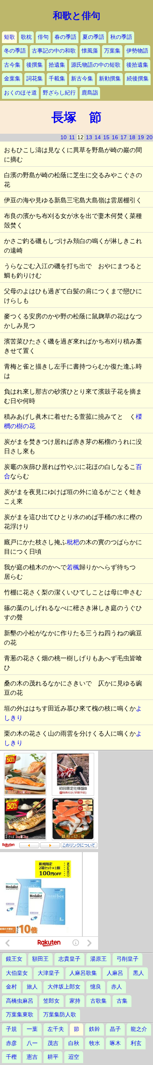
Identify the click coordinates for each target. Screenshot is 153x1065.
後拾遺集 (137, 65)
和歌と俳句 (76, 16)
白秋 (73, 1043)
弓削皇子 (127, 959)
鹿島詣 (90, 93)
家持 (74, 1001)
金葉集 (12, 79)
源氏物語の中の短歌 (95, 65)
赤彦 (11, 1043)
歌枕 (26, 37)
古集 (122, 1001)
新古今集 (82, 79)
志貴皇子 (69, 959)
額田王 (40, 959)
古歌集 (98, 1001)
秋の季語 (121, 37)
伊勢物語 (137, 51)
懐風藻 (90, 51)
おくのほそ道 (20, 93)
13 (89, 137)
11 (72, 137)
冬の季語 (15, 51)
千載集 (57, 79)
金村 (11, 987)
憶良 (95, 987)
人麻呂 (115, 973)
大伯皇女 (17, 973)
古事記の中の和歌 (54, 51)
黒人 (138, 973)
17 (123, 137)
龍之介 (139, 1029)
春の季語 (65, 37)
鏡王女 (14, 959)
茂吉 (52, 1043)
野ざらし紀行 (59, 93)
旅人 (32, 987)
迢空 (73, 1057)
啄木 (115, 1043)
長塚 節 (76, 117)
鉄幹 (94, 1029)
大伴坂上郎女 (63, 987)
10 (63, 137)
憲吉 (32, 1057)
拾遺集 (57, 65)
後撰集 (34, 65)
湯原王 (98, 959)
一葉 (32, 1029)
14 (98, 137)
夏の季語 (93, 37)
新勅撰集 (110, 79)
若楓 (73, 567)
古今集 (12, 65)
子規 (11, 1029)
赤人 (116, 987)
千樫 (11, 1057)
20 (149, 137)
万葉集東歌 (19, 1015)
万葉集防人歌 (59, 1015)
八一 (32, 1043)
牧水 (94, 1043)
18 (132, 137)
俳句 (43, 37)
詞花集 (34, 79)
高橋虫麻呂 (19, 1001)
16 (115, 137)
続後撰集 (138, 79)
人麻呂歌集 (83, 973)
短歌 (9, 37)
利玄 (136, 1043)
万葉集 (112, 51)
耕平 (52, 1057)
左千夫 (55, 1029)
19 (141, 137)
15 (106, 137)
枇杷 (73, 542)
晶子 (115, 1029)
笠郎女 (51, 1001)
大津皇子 (49, 973)
